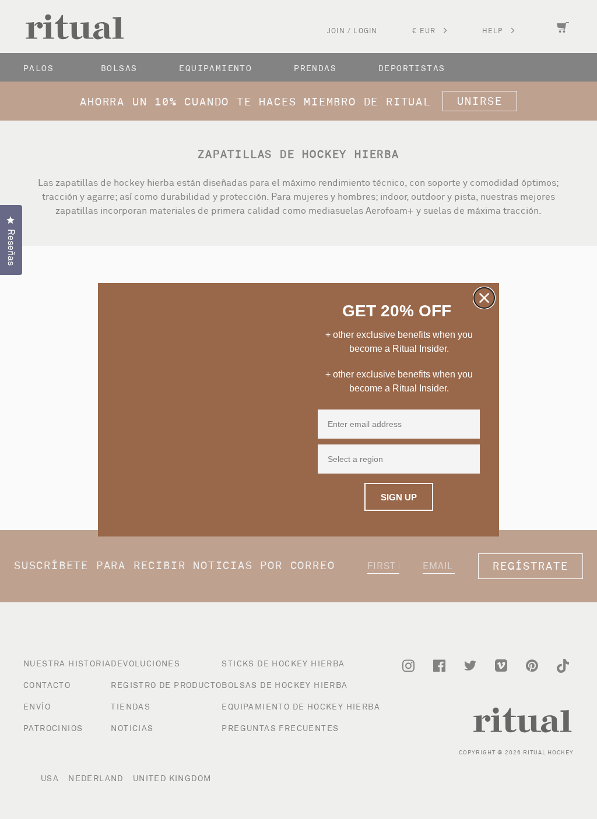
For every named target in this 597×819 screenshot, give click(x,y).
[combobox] (396, 459)
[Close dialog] (484, 298)
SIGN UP (399, 497)
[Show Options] (470, 459)
